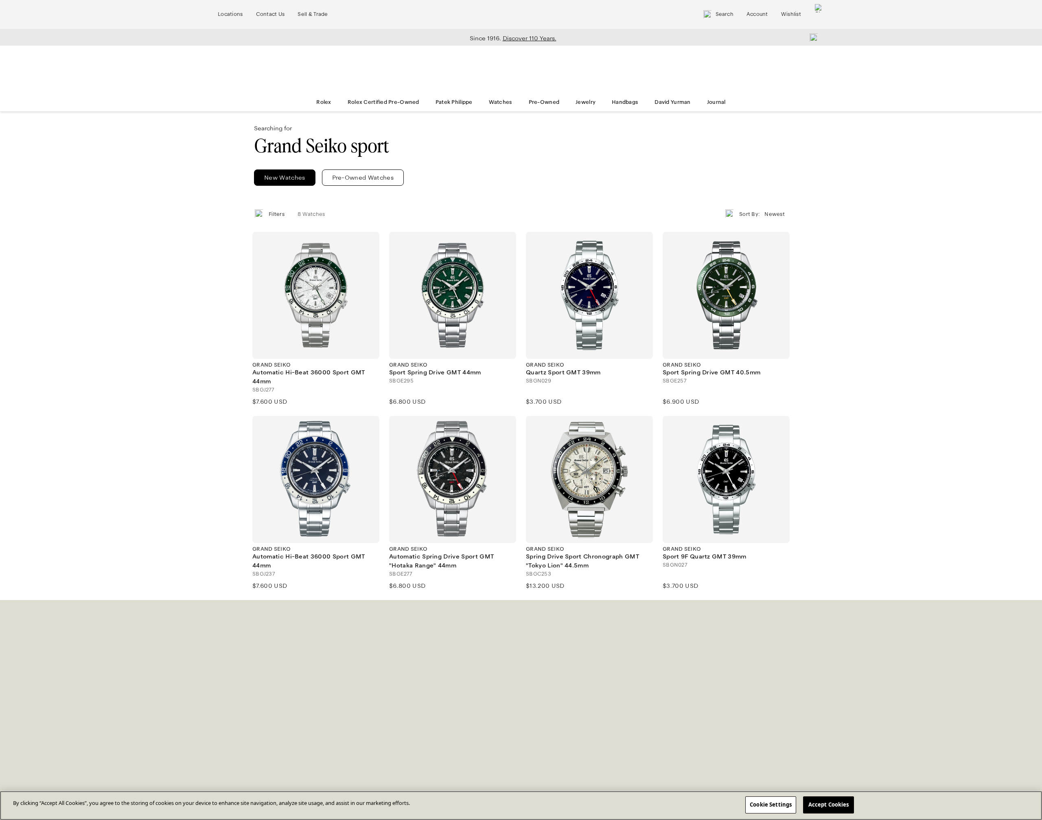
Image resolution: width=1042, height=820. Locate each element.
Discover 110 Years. (529, 38)
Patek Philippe (454, 102)
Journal (716, 102)
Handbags (625, 102)
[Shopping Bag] (819, 14)
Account (757, 14)
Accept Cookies (828, 804)
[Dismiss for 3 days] (811, 37)
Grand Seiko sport (321, 146)
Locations (230, 14)
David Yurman (672, 102)
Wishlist (791, 14)
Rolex (323, 102)
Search (724, 14)
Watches (500, 102)
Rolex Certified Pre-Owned (383, 102)
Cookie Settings (771, 804)
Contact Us (270, 14)
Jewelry (585, 102)
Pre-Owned (544, 102)
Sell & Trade (313, 14)
